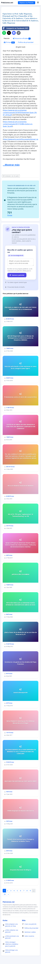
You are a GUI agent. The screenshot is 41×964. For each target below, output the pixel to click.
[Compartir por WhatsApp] (4, 33)
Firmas (10, 42)
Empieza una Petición (27, 2)
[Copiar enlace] (19, 33)
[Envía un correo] (14, 33)
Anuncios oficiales (22, 38)
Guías (5, 920)
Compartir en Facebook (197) (17, 28)
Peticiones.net (7, 3)
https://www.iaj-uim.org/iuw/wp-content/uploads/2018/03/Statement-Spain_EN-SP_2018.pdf (20, 112)
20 (5, 894)
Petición (7, 38)
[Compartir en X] (9, 33)
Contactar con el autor (12, 176)
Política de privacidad (25, 42)
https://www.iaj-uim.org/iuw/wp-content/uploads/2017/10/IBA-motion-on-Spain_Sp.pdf (18, 124)
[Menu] (38, 3)
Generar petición (18, 275)
